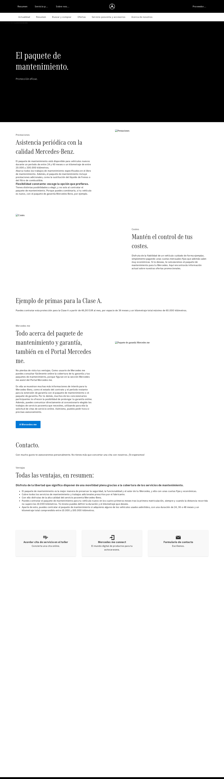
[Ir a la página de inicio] (112, 6)
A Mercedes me (28, 424)
